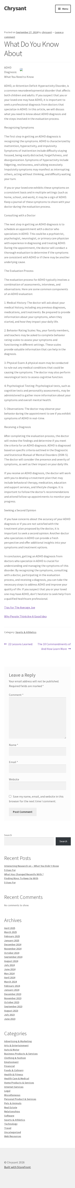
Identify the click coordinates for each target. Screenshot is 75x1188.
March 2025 (10, 932)
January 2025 (11, 940)
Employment (11, 1062)
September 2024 (13, 956)
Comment (16, 695)
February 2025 (12, 936)
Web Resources (12, 1136)
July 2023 (9, 1014)
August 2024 (11, 961)
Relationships (12, 1111)
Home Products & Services (19, 1082)
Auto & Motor (11, 1049)
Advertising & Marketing (18, 1041)
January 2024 (11, 989)
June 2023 (9, 1018)
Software (9, 1115)
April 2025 (9, 928)
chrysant (47, 32)
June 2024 (9, 969)
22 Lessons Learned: (20, 644)
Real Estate (10, 1107)
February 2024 (12, 985)
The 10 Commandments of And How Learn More (54, 646)
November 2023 (12, 998)
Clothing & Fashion (15, 1057)
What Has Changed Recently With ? (24, 874)
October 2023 (11, 1002)
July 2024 (9, 965)
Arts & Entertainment (16, 1045)
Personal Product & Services (20, 1099)
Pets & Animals (12, 1103)
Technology (10, 1123)
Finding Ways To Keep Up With (21, 878)
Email (13, 762)
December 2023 (12, 994)
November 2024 (12, 948)
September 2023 (13, 1006)
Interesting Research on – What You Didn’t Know (31, 866)
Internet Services (13, 1086)
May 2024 (9, 973)
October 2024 (11, 952)
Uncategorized (12, 1132)
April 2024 (9, 977)
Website (14, 779)
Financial (9, 1066)
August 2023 (11, 1010)
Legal (7, 1090)
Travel (7, 1128)
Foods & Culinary (13, 1070)
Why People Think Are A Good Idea (25, 616)
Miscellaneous (12, 1095)
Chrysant (15, 8)
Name (13, 745)
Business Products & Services (21, 1053)
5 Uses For (10, 870)
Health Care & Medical (16, 1078)
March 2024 (10, 981)
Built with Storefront (17, 1167)
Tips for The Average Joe (19, 607)
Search (8, 835)
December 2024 (12, 944)
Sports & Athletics (25, 632)
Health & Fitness (13, 1074)
